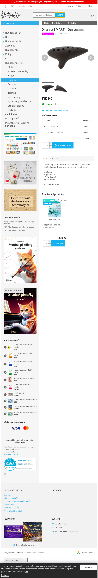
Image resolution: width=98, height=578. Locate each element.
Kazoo (11, 76)
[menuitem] (53, 23)
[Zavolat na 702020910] (7, 6)
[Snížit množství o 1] (50, 146)
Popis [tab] (45, 158)
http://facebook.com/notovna (66, 531)
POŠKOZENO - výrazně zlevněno (17, 124)
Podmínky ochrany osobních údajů (17, 501)
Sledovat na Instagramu (25, 545)
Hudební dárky (13, 33)
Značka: (62, 34)
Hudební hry (11, 50)
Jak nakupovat (9, 495)
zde (26, 571)
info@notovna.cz (61, 524)
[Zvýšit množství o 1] (50, 143)
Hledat (60, 15)
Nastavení (5, 575)
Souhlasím (88, 567)
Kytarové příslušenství (19, 101)
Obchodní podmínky (11, 498)
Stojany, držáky (16, 106)
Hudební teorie (13, 41)
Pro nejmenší (12, 118)
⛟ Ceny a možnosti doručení (55, 110)
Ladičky (12, 110)
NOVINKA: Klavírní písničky (14, 230)
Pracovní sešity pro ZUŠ (13, 511)
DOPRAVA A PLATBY (11, 508)
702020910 (59, 528)
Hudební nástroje (14, 63)
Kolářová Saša (54, 219)
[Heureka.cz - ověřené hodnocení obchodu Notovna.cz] (20, 464)
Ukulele (12, 88)
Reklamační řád (10, 504)
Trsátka (12, 93)
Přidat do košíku (64, 145)
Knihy (8, 54)
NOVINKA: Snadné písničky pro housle (19, 227)
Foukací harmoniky (18, 71)
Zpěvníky (10, 46)
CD (6, 58)
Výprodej (22, 6)
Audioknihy (11, 114)
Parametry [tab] (54, 158)
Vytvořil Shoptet (88, 553)
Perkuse (12, 84)
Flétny (11, 67)
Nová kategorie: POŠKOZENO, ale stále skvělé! (19, 223)
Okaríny (12, 80)
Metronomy (14, 97)
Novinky (30, 6)
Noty (7, 37)
